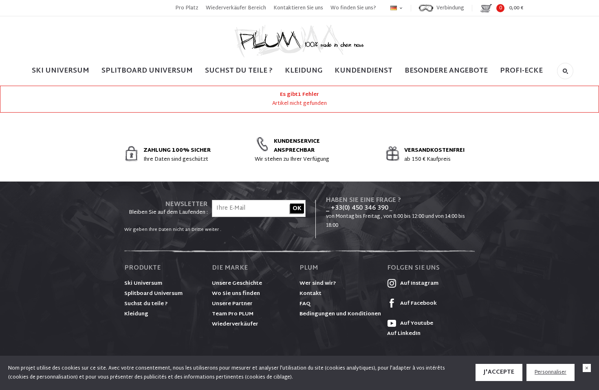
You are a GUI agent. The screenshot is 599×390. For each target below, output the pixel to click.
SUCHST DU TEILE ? (239, 70)
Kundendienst (363, 70)
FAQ (305, 304)
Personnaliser (550, 372)
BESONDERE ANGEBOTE (446, 70)
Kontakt (311, 294)
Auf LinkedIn (404, 334)
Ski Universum (143, 283)
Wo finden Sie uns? (353, 8)
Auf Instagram (418, 283)
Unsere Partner (232, 304)
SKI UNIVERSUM (60, 70)
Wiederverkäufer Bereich (236, 8)
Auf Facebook (418, 303)
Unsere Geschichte (237, 283)
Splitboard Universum (153, 294)
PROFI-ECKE (521, 70)
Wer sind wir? (318, 283)
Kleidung (303, 70)
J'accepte (499, 372)
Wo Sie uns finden (236, 294)
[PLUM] (299, 41)
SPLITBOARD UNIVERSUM (147, 70)
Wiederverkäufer (235, 324)
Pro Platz (186, 8)
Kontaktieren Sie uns (298, 8)
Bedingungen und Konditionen (340, 314)
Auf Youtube (416, 323)
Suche (565, 71)
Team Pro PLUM (232, 314)
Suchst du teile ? (146, 304)
